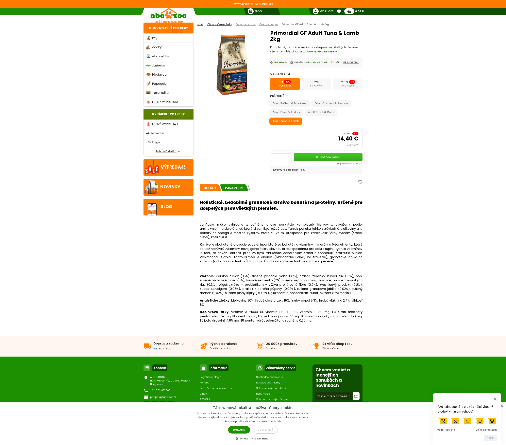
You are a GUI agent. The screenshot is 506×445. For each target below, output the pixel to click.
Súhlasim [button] (239, 429)
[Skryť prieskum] (495, 399)
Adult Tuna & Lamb (286, 121)
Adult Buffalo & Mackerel (290, 103)
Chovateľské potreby (168, 28)
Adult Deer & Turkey (286, 112)
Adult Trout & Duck (321, 112)
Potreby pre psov (246, 24)
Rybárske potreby (168, 114)
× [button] (501, 406)
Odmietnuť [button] (265, 429)
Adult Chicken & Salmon (331, 103)
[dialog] (253, 423)
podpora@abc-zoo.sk (163, 397)
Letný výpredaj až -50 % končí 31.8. (253, 4)
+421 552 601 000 (160, 390)
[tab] (210, 187)
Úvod (200, 24)
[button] (253, 438)
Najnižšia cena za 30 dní (350, 163)
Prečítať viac (275, 421)
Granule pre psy (268, 24)
